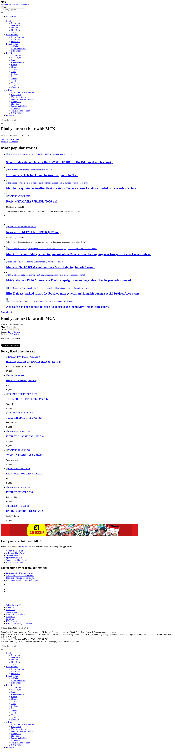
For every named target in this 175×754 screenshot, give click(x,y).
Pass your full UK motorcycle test (19, 573)
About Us (10, 607)
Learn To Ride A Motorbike (22, 92)
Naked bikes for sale (14, 562)
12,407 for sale (10, 139)
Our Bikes (15, 42)
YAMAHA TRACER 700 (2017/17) (24, 455)
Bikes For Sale (12, 44)
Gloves (14, 65)
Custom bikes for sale (15, 551)
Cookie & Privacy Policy (16, 614)
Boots (13, 60)
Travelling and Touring (20, 111)
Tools (13, 81)
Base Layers (16, 58)
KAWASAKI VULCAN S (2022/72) (24, 473)
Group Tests (16, 95)
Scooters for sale (12, 555)
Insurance (25, 4)
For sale (12, 4)
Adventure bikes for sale (16, 553)
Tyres (13, 85)
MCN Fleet (15, 39)
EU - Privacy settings (14, 621)
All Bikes (15, 46)
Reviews (4, 4)
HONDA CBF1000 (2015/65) (21, 380)
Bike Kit (9, 53)
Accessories (16, 55)
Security (14, 78)
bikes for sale (25, 546)
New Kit (14, 28)
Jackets (14, 69)
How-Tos (15, 104)
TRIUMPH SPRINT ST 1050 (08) (24, 417)
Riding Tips (16, 101)
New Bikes (15, 25)
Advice (9, 90)
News (18, 4)
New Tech (15, 30)
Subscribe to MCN (13, 605)
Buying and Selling (19, 106)
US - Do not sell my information (19, 623)
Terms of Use (11, 612)
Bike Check (16, 51)
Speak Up (10, 619)
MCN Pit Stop (17, 113)
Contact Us (10, 610)
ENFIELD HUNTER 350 (19, 492)
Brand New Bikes (18, 48)
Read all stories (7, 312)
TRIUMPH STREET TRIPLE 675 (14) (27, 399)
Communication (17, 62)
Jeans (13, 71)
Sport (13, 32)
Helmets (14, 67)
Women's (15, 88)
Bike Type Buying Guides (22, 99)
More (11, 16)
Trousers (14, 83)
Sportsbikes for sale (14, 558)
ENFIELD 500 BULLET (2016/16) (24, 511)
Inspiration (15, 108)
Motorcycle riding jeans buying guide (21, 578)
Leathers (14, 74)
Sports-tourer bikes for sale (17, 560)
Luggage (14, 76)
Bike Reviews (12, 35)
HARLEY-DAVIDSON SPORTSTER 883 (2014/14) (33, 361)
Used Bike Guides (18, 97)
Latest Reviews (17, 37)
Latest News (16, 23)
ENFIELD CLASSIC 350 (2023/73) (25, 436)
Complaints (10, 616)
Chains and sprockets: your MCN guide (22, 580)
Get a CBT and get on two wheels (20, 575)
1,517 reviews (9, 142)
